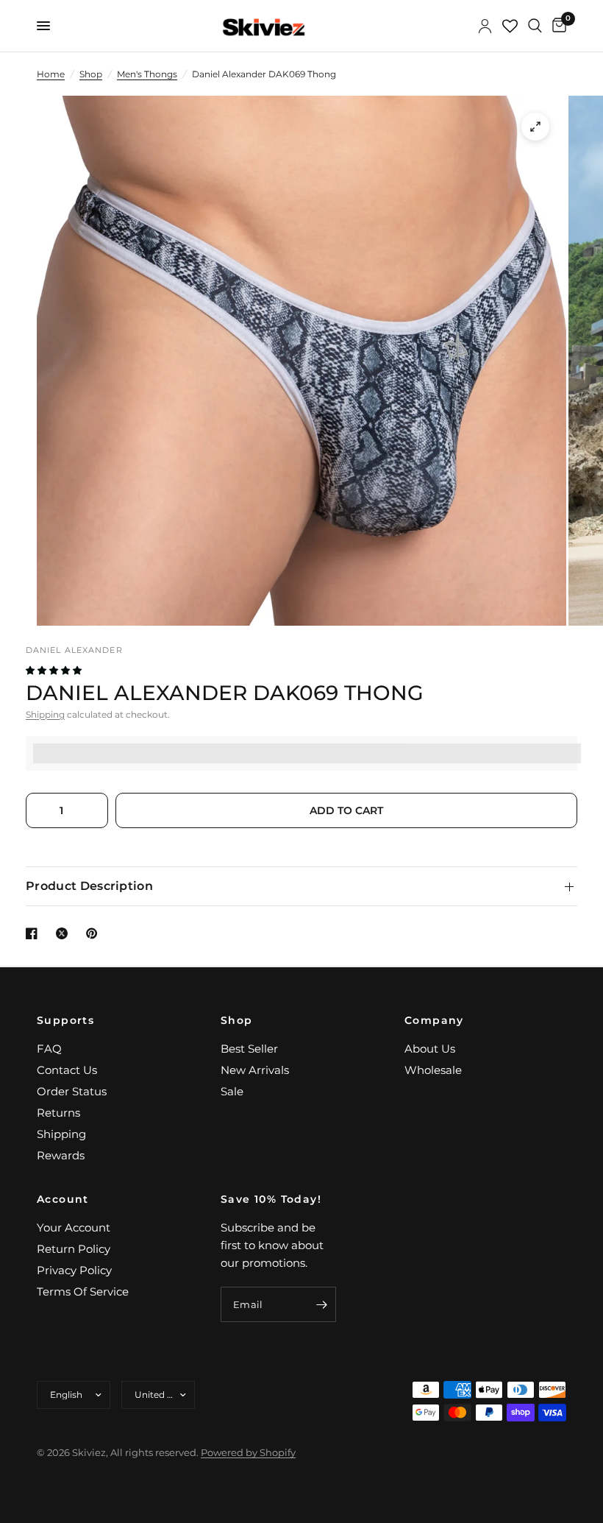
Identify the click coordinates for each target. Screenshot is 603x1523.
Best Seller (249, 1049)
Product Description (89, 886)
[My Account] (485, 26)
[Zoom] (535, 127)
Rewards (61, 1155)
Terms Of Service (83, 1291)
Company (434, 1020)
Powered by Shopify (248, 1452)
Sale (232, 1091)
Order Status (72, 1091)
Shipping (45, 714)
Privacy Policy (74, 1270)
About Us (429, 1049)
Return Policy (73, 1249)
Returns (58, 1113)
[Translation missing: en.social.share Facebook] (34, 933)
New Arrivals (255, 1070)
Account (63, 1199)
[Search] (535, 26)
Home (51, 73)
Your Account (73, 1227)
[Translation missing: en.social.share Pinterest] (95, 933)
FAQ (49, 1049)
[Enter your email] (321, 1304)
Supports (65, 1020)
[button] (55, 670)
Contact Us (67, 1070)
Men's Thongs (147, 73)
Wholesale (433, 1070)
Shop (90, 73)
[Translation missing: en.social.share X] (65, 933)
